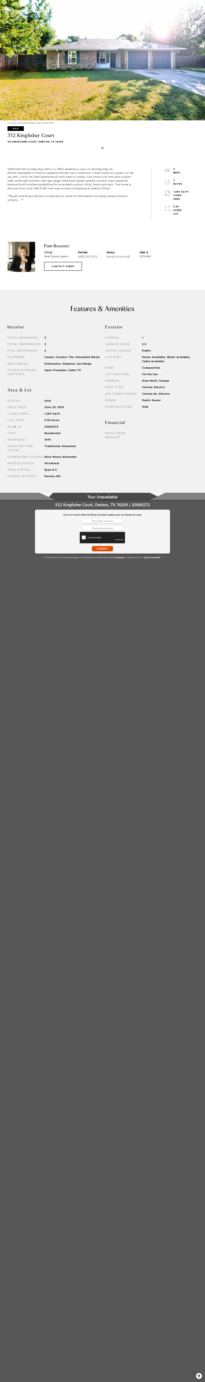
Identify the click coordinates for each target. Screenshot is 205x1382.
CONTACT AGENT (63, 266)
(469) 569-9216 (87, 256)
